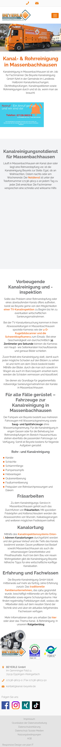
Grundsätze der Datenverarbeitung (29, 723)
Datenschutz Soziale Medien (29, 730)
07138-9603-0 (14, 680)
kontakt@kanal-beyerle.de (37, 5)
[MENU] (55, 15)
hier (54, 617)
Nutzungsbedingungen (29, 734)
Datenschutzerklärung (29, 727)
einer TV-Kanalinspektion (19, 309)
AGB (29, 738)
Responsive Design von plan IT (17, 745)
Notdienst (34, 177)
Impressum (29, 719)
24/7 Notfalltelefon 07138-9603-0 (27, 5)
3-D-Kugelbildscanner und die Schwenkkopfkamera (26, 333)
